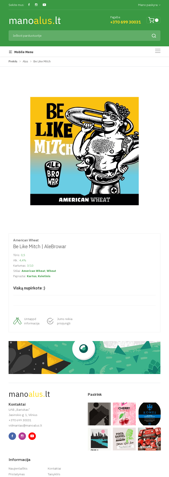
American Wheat (26, 240)
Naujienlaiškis (18, 468)
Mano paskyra (148, 5)
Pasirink (95, 394)
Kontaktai (54, 468)
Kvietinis (44, 276)
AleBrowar (55, 246)
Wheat (51, 271)
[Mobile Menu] (157, 51)
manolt (35, 20)
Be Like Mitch (42, 61)
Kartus (32, 276)
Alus (25, 61)
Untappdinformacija (31, 321)
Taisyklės (54, 474)
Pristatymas (17, 474)
